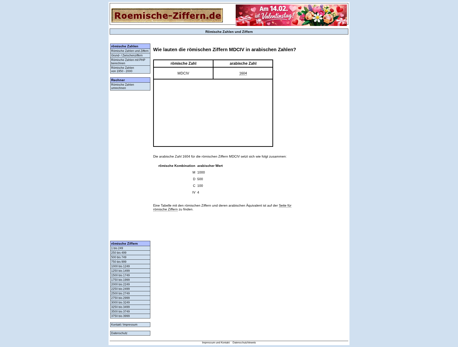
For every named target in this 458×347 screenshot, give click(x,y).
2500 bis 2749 (120, 293)
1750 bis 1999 (120, 280)
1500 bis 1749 (120, 275)
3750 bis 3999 (120, 316)
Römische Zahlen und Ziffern (130, 51)
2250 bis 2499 (120, 289)
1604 (243, 73)
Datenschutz (119, 333)
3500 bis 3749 (120, 311)
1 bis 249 (117, 248)
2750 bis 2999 (120, 298)
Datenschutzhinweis (244, 342)
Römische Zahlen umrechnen (122, 86)
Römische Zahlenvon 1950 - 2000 (122, 69)
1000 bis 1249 (120, 266)
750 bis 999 (118, 261)
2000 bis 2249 (120, 284)
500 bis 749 (118, 257)
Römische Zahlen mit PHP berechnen (128, 61)
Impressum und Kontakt (216, 342)
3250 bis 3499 (120, 307)
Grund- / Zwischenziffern (127, 55)
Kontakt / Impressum (124, 324)
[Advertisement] (130, 165)
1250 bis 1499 (120, 271)
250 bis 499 (118, 252)
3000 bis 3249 (120, 302)
